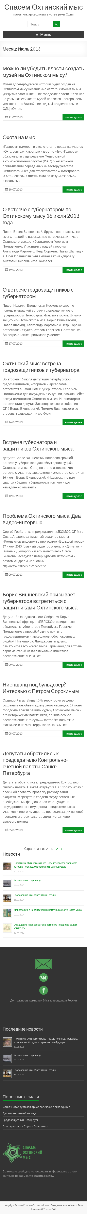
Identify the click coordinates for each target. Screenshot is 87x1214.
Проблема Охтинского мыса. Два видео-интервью (42, 518)
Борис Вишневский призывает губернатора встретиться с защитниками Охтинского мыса (40, 601)
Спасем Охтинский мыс (43, 6)
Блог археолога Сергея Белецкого (25, 1126)
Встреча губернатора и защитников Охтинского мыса (38, 445)
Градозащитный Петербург (20, 1119)
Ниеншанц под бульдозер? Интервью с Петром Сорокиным (41, 687)
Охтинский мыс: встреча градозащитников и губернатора (41, 366)
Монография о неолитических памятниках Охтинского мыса (48, 909)
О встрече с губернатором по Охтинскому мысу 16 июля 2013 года (41, 216)
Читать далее (73, 117)
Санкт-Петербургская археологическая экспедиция (36, 1106)
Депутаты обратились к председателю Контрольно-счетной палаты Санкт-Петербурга (35, 763)
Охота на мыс (19, 137)
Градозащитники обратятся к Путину (35, 895)
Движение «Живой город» (19, 1113)
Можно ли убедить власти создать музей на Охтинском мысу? (43, 71)
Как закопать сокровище (27, 880)
